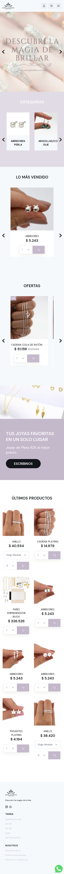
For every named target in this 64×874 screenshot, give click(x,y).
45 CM (8, 824)
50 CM (8, 828)
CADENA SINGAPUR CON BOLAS (32, 346)
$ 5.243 (32, 240)
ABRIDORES (32, 236)
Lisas (7, 833)
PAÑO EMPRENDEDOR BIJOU (16, 613)
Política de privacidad (15, 855)
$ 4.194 (16, 739)
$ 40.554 (16, 546)
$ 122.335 (26, 353)
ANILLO (16, 541)
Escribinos (23, 464)
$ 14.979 (47, 546)
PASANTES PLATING (16, 733)
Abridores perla (12, 837)
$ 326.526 (16, 621)
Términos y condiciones (16, 859)
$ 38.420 (47, 735)
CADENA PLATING (47, 541)
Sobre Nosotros (13, 850)
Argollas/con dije (13, 819)
